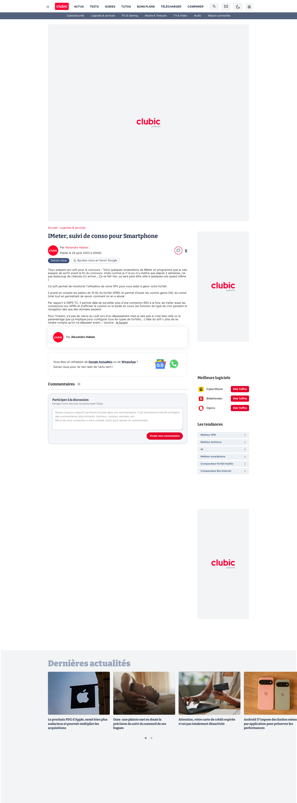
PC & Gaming (130, 15)
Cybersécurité (75, 15)
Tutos (126, 6)
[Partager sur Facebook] (288, 773)
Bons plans (146, 6)
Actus (79, 6)
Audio (197, 15)
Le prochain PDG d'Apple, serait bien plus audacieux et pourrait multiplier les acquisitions (77, 724)
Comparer (196, 6)
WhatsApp (129, 362)
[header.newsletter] (226, 6)
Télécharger (171, 6)
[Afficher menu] (48, 7)
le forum (121, 322)
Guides (110, 6)
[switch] (238, 7)
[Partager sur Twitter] (288, 784)
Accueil (52, 227)
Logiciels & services (103, 15)
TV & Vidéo (180, 15)
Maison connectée (219, 15)
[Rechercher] (214, 6)
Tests (94, 6)
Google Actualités (100, 362)
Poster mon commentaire (165, 436)
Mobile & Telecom (156, 15)
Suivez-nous (59, 260)
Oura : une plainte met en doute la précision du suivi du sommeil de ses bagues (139, 724)
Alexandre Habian (77, 247)
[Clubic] (62, 7)
